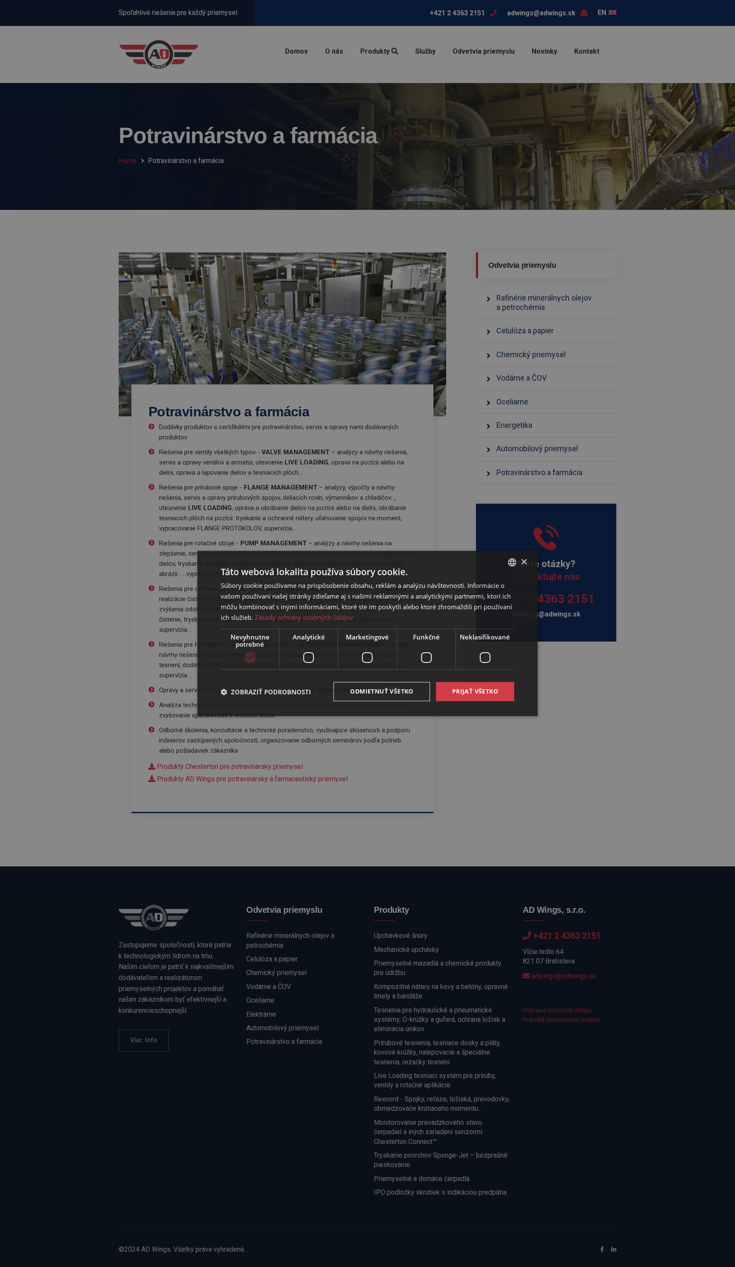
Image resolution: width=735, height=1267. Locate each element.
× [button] (524, 562)
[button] (266, 692)
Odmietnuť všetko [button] (381, 691)
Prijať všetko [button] (475, 691)
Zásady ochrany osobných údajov (304, 617)
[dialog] (367, 633)
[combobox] (512, 562)
